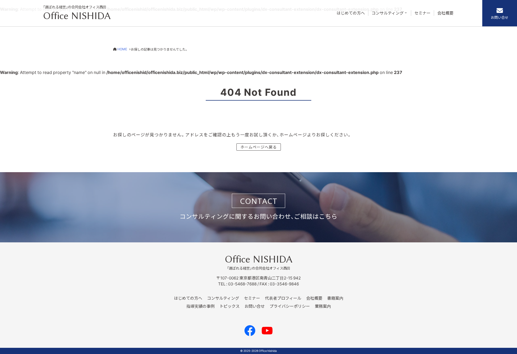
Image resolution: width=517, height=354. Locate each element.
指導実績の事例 (200, 306)
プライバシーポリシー (290, 306)
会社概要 (445, 13)
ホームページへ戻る (258, 147)
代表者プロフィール (283, 298)
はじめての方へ (351, 13)
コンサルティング (388, 13)
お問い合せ (499, 17)
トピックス (229, 306)
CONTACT (258, 201)
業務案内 (323, 306)
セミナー (422, 13)
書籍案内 (335, 298)
